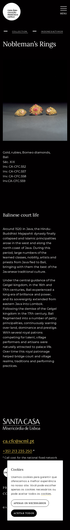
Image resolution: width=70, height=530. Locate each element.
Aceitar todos (24, 513)
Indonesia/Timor (52, 31)
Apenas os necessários (30, 503)
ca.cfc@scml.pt (18, 441)
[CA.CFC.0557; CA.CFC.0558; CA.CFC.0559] (35, 61)
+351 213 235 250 (17, 451)
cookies (46, 493)
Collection (20, 31)
